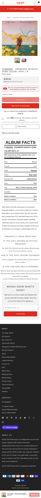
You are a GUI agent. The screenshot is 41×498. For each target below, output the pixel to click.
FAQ (3, 367)
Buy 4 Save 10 (7, 340)
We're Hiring (6, 371)
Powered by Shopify (20, 485)
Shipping (6, 81)
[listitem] (20, 8)
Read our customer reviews (10, 133)
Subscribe (20, 314)
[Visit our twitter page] (25, 417)
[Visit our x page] (29, 417)
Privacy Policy (7, 381)
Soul (30, 175)
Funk (35, 175)
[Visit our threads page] (16, 417)
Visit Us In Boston (27, 9)
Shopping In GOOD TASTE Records (14, 347)
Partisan (6, 74)
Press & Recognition (9, 357)
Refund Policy (6, 378)
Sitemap (5, 391)
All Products (6, 336)
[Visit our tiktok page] (20, 417)
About (4, 353)
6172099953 (6, 402)
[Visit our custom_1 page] (33, 417)
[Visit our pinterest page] (11, 417)
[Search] (34, 3)
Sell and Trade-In (8, 350)
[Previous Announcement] (3, 9)
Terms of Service (7, 384)
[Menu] (3, 3)
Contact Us (6, 364)
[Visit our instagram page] (7, 417)
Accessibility (6, 388)
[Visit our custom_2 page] (3, 422)
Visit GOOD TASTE (8, 343)
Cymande (7, 69)
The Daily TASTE (7, 333)
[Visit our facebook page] (3, 417)
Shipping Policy (7, 374)
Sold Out (34, 495)
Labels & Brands (7, 360)
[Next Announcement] (37, 9)
